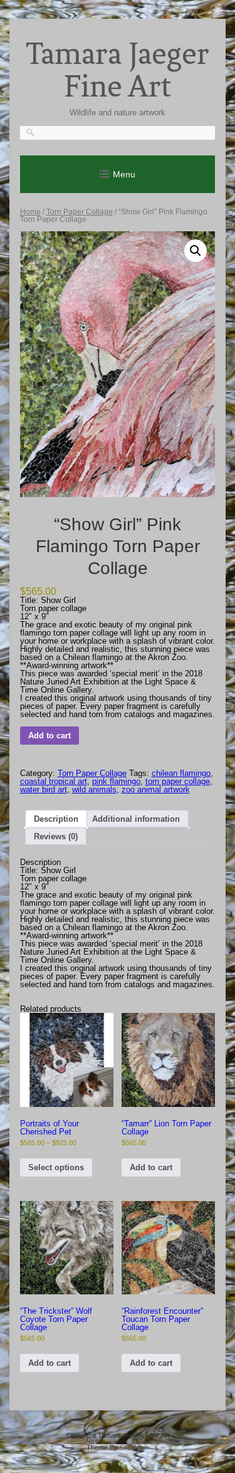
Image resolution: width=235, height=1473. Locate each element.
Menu (124, 174)
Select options (56, 1167)
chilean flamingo (181, 773)
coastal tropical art (53, 781)
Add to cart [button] (151, 1167)
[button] (195, 250)
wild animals (94, 789)
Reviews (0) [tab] (56, 836)
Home (30, 211)
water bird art (43, 789)
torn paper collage (177, 781)
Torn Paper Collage (79, 211)
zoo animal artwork (156, 789)
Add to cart (49, 735)
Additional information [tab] (136, 819)
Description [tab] (56, 819)
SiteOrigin (134, 1447)
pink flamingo (116, 781)
